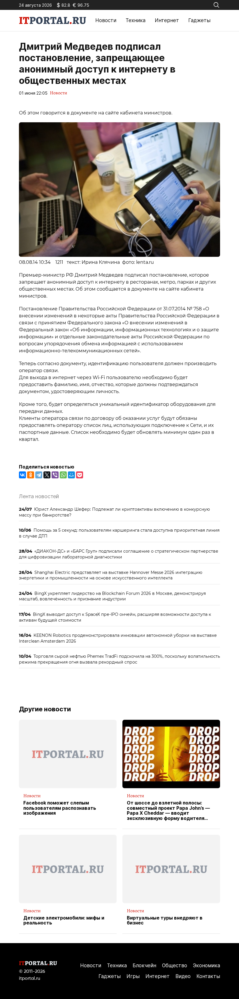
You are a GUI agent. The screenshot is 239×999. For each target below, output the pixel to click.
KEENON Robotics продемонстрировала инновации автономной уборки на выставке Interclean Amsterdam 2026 (118, 638)
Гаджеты (199, 20)
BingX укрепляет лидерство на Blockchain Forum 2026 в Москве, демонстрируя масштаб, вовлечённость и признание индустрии (112, 596)
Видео (183, 976)
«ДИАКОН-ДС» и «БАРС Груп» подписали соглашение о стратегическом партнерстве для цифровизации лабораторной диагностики (118, 554)
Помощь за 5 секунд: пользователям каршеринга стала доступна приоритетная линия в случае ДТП (119, 533)
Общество (174, 965)
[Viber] (55, 474)
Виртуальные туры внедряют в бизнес (165, 920)
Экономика (206, 965)
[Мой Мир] (71, 474)
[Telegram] (38, 474)
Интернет (167, 20)
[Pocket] (79, 474)
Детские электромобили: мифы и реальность (63, 920)
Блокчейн (144, 965)
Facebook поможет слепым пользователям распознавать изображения (59, 808)
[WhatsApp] (63, 474)
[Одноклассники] (30, 474)
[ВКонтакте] (22, 474)
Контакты (208, 976)
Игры (133, 976)
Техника (135, 20)
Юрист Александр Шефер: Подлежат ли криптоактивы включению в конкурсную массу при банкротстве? (114, 512)
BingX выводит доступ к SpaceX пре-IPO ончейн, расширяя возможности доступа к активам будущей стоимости (115, 617)
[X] (46, 474)
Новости (105, 20)
